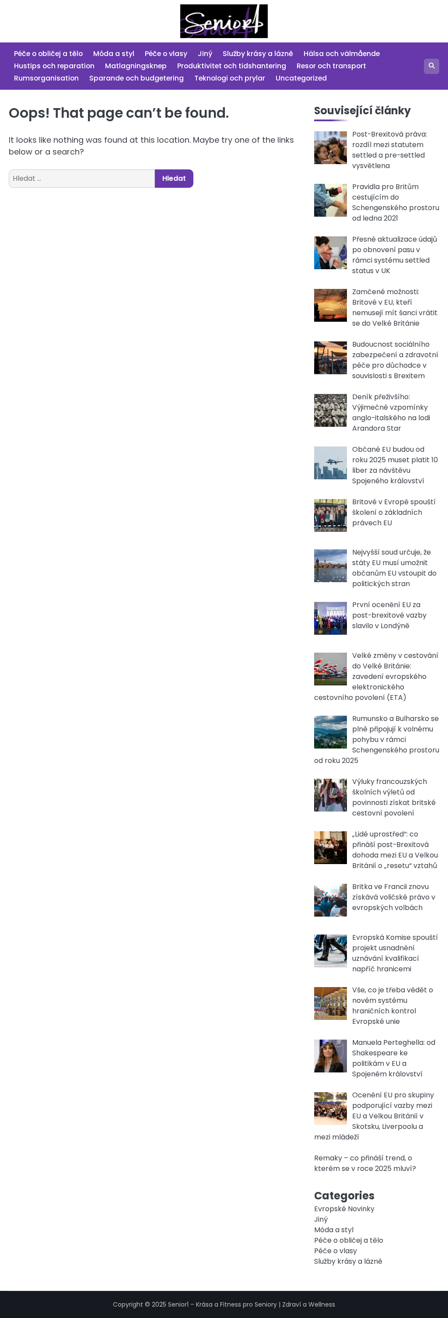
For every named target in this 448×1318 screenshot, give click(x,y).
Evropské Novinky (344, 1209)
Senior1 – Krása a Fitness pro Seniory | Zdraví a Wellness (251, 1304)
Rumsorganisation (46, 78)
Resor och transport (331, 66)
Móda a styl (113, 54)
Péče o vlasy (166, 54)
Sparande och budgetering (136, 78)
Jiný (205, 54)
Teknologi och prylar (229, 78)
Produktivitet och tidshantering (231, 66)
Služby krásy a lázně (258, 54)
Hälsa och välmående (342, 54)
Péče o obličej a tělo (48, 54)
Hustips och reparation (54, 66)
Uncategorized (301, 78)
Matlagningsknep (136, 66)
